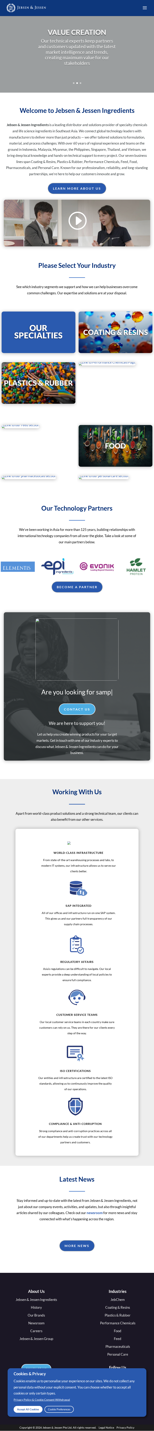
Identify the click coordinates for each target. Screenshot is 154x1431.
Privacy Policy (125, 1427)
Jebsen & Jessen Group (36, 1339)
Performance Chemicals (117, 1323)
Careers (36, 1331)
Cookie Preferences (59, 1409)
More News (77, 1246)
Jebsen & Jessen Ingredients (36, 1299)
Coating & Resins (117, 1307)
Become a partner (77, 587)
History (36, 1307)
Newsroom (36, 1323)
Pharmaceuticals (117, 1346)
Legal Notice (106, 1427)
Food (117, 1331)
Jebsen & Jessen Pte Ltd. (57, 1427)
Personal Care (117, 1354)
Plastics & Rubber (118, 1315)
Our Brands (36, 1315)
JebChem (117, 1299)
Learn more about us (77, 188)
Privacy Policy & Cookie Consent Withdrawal (42, 1399)
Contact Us (77, 709)
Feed (117, 1339)
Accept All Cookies (28, 1409)
